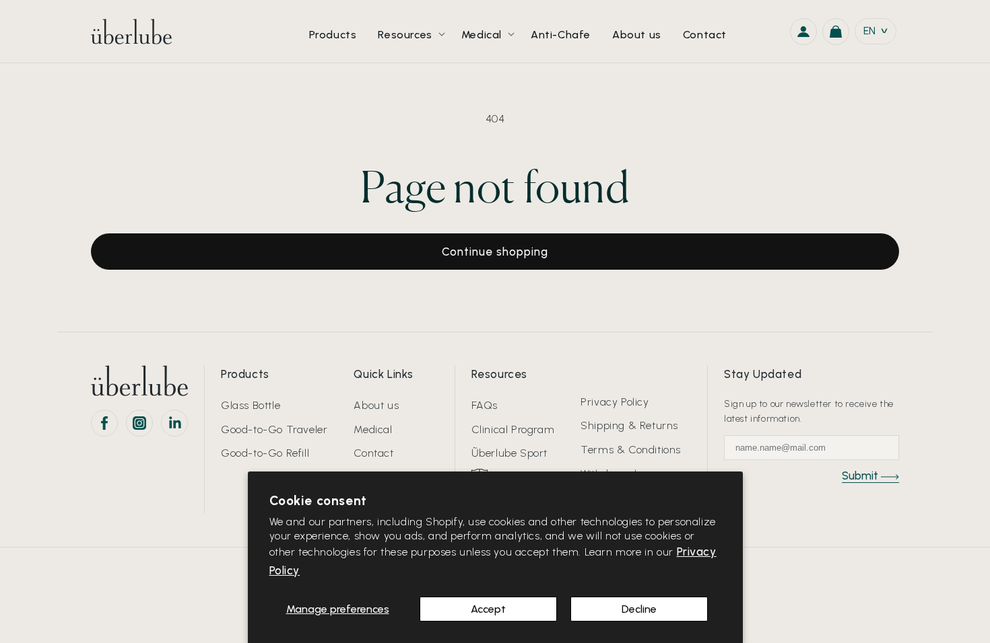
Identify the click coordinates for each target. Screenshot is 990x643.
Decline (639, 609)
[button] (408, 31)
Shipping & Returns (629, 425)
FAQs (484, 405)
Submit (861, 475)
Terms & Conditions (631, 449)
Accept (488, 609)
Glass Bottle (250, 405)
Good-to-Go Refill (265, 453)
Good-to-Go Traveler (274, 429)
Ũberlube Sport (509, 453)
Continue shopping (495, 251)
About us (376, 405)
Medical (373, 429)
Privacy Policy (615, 401)
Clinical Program (513, 429)
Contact (373, 453)
